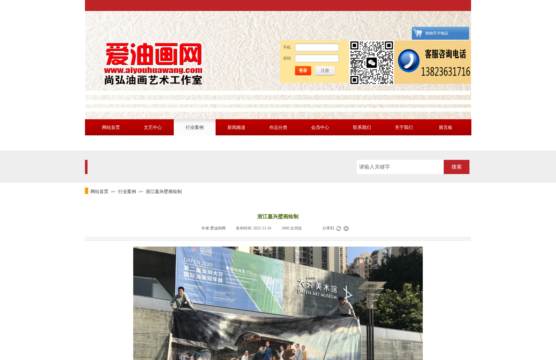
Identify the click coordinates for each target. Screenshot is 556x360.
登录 (303, 70)
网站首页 (99, 191)
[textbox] (400, 167)
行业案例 (127, 191)
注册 (325, 70)
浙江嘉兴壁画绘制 (164, 191)
